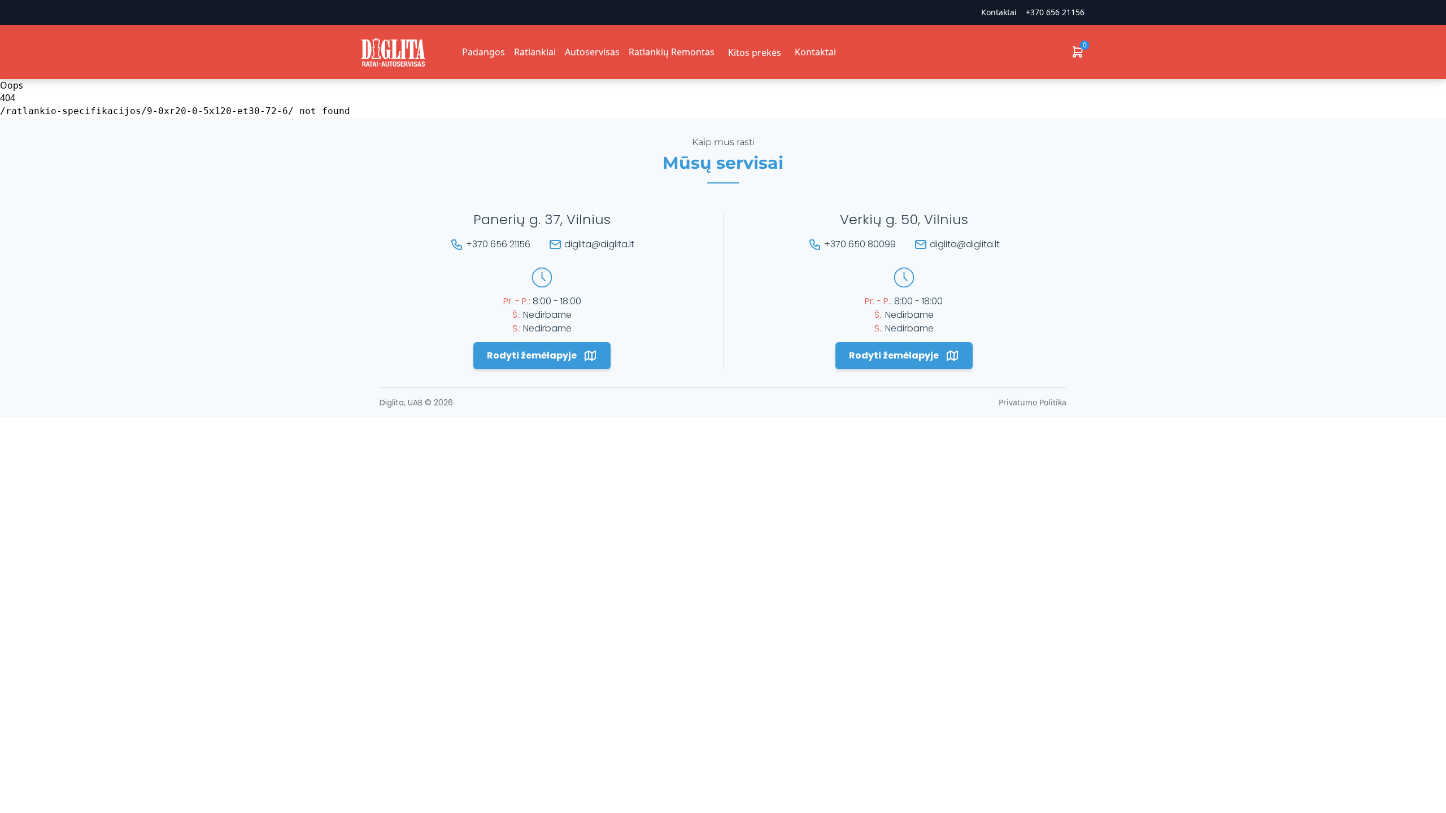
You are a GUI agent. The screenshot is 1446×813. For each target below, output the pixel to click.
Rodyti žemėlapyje (532, 355)
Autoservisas (592, 52)
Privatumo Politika (1032, 402)
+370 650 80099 (860, 244)
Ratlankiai (535, 52)
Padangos (483, 52)
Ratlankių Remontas (672, 52)
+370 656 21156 (1055, 12)
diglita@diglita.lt (599, 244)
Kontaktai (815, 52)
